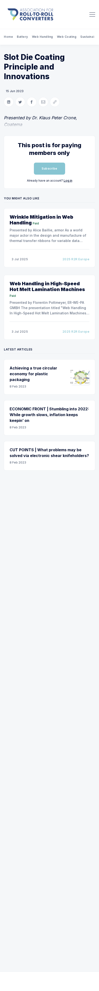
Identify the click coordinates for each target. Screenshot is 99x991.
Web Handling (42, 36)
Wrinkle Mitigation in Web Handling (41, 220)
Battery (22, 36)
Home (8, 36)
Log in (68, 180)
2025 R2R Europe (76, 259)
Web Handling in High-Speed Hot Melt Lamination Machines (47, 286)
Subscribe (49, 168)
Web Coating (67, 36)
